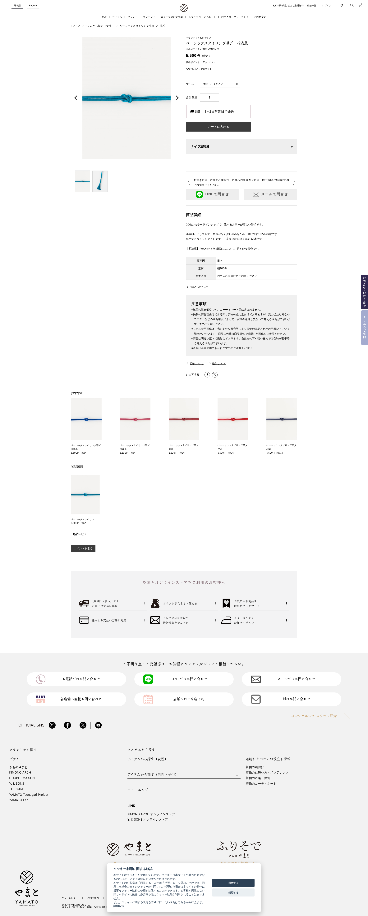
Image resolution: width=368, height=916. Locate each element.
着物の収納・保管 (258, 778)
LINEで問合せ (217, 194)
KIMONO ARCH (20, 772)
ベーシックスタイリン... (83, 519)
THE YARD (17, 789)
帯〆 (162, 25)
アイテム (117, 16)
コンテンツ (149, 16)
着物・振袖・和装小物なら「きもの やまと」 (184, 8)
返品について (219, 363)
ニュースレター (70, 897)
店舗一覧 (311, 5)
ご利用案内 (260, 16)
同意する (233, 882)
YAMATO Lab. (19, 800)
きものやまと (18, 767)
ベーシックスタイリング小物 (136, 25)
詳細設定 (118, 906)
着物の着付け (255, 767)
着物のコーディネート (261, 783)
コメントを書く (83, 548)
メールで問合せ (274, 194)
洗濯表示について (199, 287)
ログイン (326, 5)
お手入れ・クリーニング (235, 16)
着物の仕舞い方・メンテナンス (267, 772)
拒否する (233, 892)
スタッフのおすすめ (172, 16)
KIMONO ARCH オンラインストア (151, 814)
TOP (73, 25)
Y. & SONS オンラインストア (147, 819)
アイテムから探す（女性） (98, 25)
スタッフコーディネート (202, 16)
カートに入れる (218, 126)
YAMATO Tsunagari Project (28, 794)
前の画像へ (76, 98)
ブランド (132, 16)
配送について (197, 363)
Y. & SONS (16, 783)
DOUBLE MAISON (22, 778)
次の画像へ (176, 98)
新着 (104, 16)
